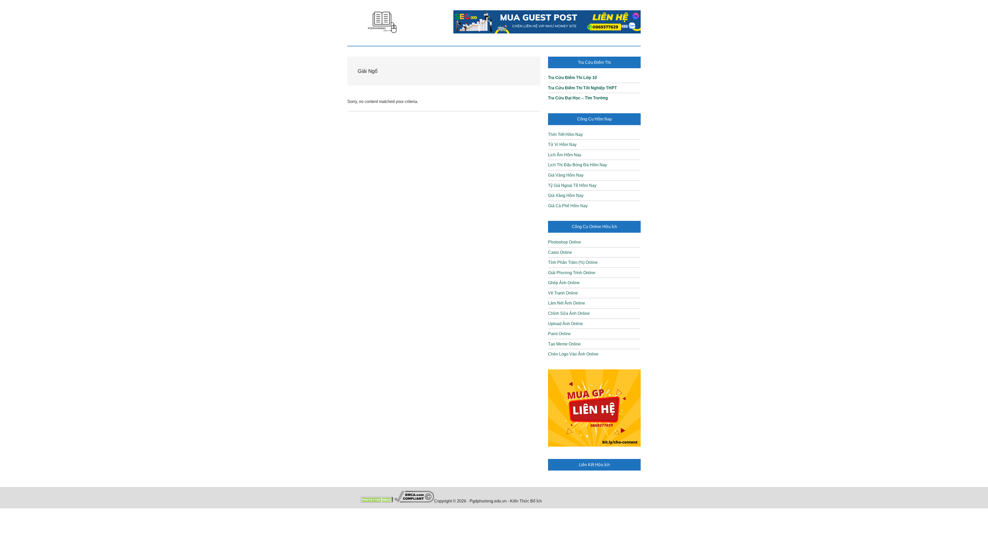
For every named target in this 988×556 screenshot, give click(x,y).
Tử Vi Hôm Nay (562, 144)
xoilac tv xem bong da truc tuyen (584, 501)
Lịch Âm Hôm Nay (564, 155)
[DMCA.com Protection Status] (377, 501)
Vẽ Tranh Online (563, 293)
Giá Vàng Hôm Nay (566, 175)
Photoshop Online (564, 242)
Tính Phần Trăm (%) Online (573, 262)
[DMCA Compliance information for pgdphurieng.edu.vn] (414, 501)
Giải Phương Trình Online (571, 273)
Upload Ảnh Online (565, 324)
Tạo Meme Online (564, 344)
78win (548, 501)
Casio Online (560, 252)
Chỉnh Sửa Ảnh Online (569, 313)
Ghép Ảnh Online (564, 283)
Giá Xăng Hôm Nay (566, 195)
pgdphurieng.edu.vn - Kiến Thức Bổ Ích (382, 21)
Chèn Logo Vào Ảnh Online (573, 354)
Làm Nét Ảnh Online (566, 303)
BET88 (620, 501)
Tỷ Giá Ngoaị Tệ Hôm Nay (572, 185)
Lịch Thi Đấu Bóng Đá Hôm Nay (577, 165)
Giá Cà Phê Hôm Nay (568, 206)
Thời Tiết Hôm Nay (565, 134)
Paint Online (559, 334)
